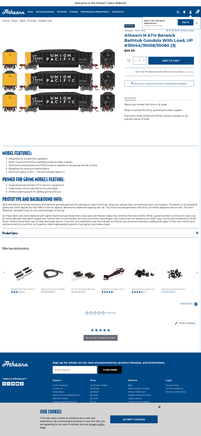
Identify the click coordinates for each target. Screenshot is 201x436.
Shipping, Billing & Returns (65, 401)
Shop (14, 20)
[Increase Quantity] (143, 61)
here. (161, 26)
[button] (3, 272)
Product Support (60, 385)
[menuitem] (31, 11)
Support (57, 380)
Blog (130, 385)
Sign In (185, 22)
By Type (94, 398)
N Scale (32, 20)
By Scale (94, 395)
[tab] (185, 323)
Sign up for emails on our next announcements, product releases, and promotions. (109, 362)
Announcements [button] (45, 12)
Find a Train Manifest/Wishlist (66, 395)
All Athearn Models (98, 385)
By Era (93, 401)
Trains (22, 20)
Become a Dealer (60, 398)
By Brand (94, 392)
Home (5, 20)
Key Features (130, 98)
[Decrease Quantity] (135, 61)
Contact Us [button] (118, 12)
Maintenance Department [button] (95, 12)
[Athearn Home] (13, 12)
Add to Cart (171, 60)
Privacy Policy (172, 385)
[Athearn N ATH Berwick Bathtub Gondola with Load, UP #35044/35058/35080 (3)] (58, 80)
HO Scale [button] (62, 12)
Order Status (58, 392)
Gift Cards (94, 388)
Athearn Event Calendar (139, 401)
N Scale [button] (74, 12)
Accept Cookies (134, 419)
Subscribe (110, 369)
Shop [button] (30, 12)
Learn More (188, 72)
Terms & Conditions (174, 388)
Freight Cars (45, 20)
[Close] (159, 407)
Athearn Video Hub (136, 392)
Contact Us (58, 388)
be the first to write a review (100, 338)
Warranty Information (176, 392)
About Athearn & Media (138, 388)
